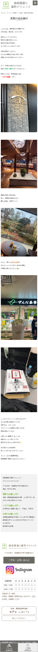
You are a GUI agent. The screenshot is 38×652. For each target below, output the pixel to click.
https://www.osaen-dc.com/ (11, 481)
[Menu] (35, 3)
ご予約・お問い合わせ (19, 560)
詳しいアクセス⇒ (19, 618)
